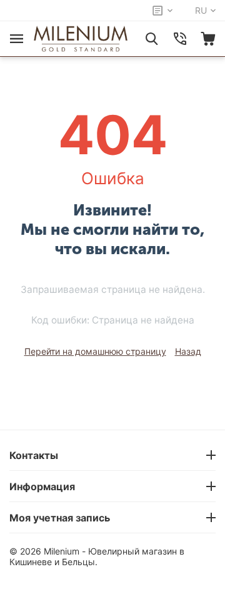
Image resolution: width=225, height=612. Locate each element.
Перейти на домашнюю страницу (95, 351)
